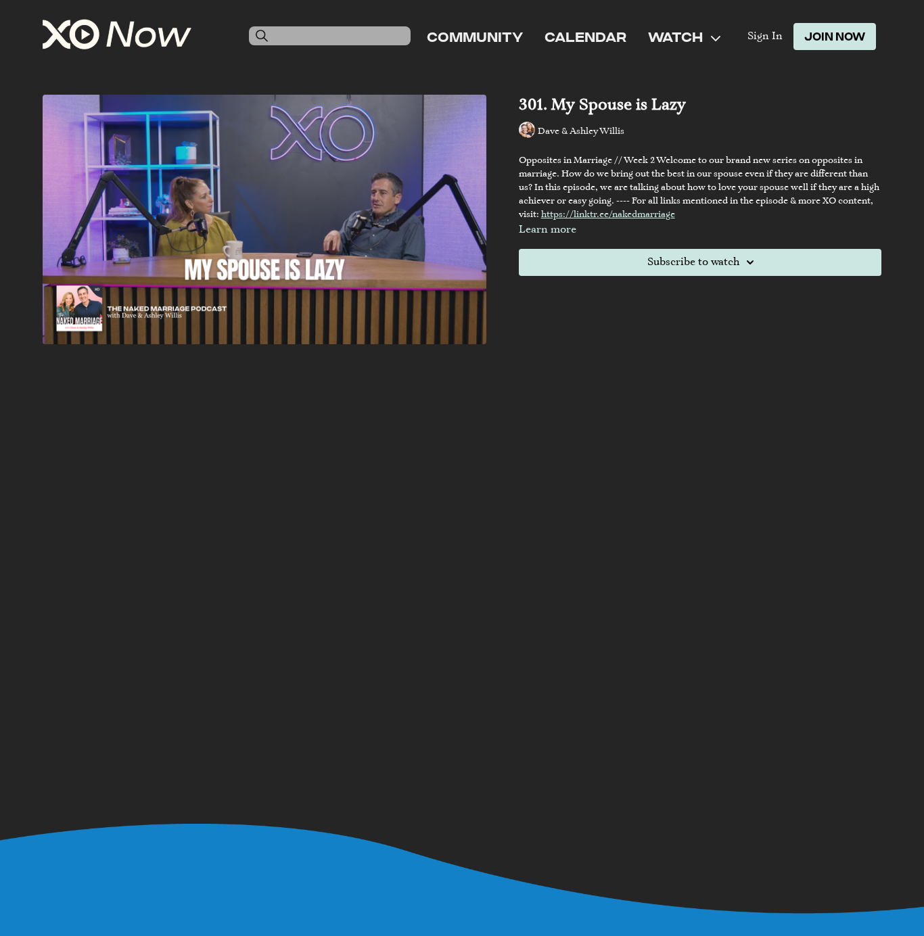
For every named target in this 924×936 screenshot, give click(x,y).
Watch (677, 36)
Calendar (585, 36)
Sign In (765, 36)
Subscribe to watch (693, 262)
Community (475, 36)
